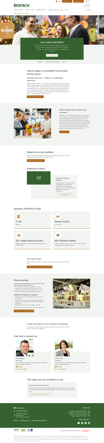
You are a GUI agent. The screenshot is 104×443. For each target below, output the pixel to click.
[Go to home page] (23, 4)
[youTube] (89, 423)
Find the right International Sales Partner (39, 394)
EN (87, 1)
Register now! (64, 131)
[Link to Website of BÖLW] (17, 430)
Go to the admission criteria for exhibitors (64, 195)
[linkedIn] (85, 423)
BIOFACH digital (77, 1)
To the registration (51, 55)
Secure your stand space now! (34, 96)
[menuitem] (19, 9)
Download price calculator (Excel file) (23, 310)
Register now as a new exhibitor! (35, 160)
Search (87, 9)
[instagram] (82, 423)
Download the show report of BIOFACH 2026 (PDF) (38, 266)
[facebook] (79, 423)
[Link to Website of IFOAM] (24, 430)
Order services (66, 1)
